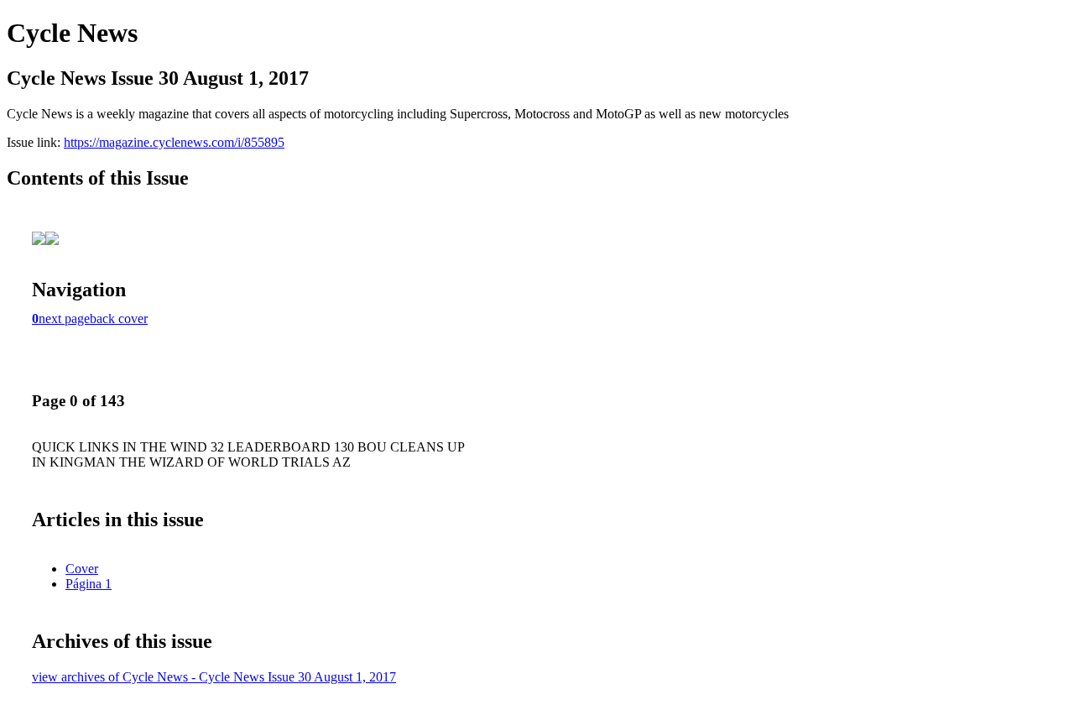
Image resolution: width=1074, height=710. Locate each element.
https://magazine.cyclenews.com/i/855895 (174, 142)
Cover (81, 568)
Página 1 (88, 584)
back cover (119, 318)
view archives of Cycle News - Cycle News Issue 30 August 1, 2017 (214, 677)
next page (64, 318)
